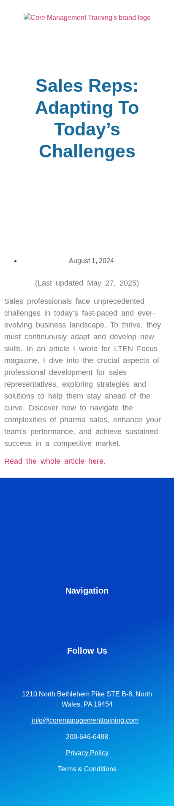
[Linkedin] (60, 670)
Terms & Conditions (87, 769)
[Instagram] (73, 670)
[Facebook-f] (87, 670)
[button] (160, 34)
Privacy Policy (87, 752)
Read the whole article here (53, 461)
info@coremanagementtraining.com (85, 720)
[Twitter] (114, 670)
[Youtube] (100, 670)
